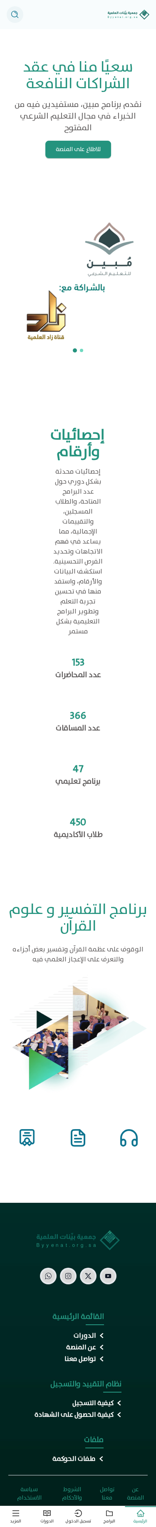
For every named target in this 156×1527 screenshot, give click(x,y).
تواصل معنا (80, 1359)
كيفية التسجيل (93, 1403)
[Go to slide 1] (81, 350)
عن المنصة (81, 1348)
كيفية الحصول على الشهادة (74, 1415)
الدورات (85, 1336)
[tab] (140, 1517)
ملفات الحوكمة (74, 1459)
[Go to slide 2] (75, 350)
